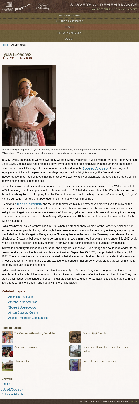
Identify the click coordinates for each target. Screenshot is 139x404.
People (69, 27)
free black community (29, 204)
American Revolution (95, 168)
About (69, 38)
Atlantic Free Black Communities (28, 317)
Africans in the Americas (22, 302)
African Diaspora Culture (23, 312)
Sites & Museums (69, 15)
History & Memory (69, 33)
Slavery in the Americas (22, 307)
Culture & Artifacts (69, 21)
